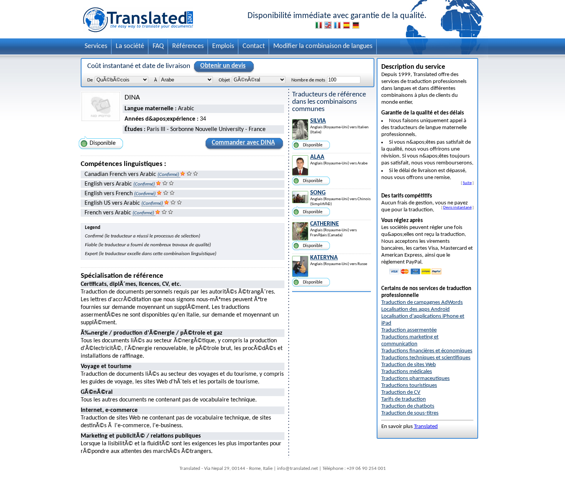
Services (96, 46)
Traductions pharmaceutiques (415, 379)
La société (130, 46)
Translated (426, 427)
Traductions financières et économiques (426, 351)
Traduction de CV (400, 392)
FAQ (158, 46)
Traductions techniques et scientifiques (425, 358)
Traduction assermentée (409, 330)
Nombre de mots (308, 80)
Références (188, 46)
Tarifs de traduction (403, 399)
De (90, 80)
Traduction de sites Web (408, 365)
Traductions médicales (406, 372)
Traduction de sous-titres (410, 413)
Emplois (223, 46)
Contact (254, 46)
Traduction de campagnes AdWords (422, 302)
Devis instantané (457, 207)
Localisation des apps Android (415, 309)
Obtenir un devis (223, 66)
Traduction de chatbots (407, 406)
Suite (467, 183)
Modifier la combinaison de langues (322, 46)
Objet (224, 80)
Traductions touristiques (409, 385)
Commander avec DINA (243, 142)
